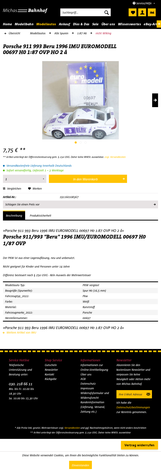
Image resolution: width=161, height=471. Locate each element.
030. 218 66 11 (20, 384)
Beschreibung (14, 215)
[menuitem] (85, 12)
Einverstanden (80, 465)
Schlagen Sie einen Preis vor (22, 204)
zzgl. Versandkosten (115, 156)
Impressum (87, 388)
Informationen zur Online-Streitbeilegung (94, 367)
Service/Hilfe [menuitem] (143, 3)
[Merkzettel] (132, 12)
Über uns (85, 374)
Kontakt (49, 374)
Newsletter (51, 369)
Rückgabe (51, 379)
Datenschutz (88, 383)
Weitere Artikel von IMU (21, 332)
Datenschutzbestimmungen (133, 407)
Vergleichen (13, 188)
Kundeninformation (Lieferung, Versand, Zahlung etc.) (92, 406)
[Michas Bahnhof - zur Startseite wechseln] (25, 13)
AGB (83, 379)
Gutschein (51, 365)
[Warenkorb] (152, 12)
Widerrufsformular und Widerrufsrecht (94, 395)
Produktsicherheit (40, 215)
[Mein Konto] (142, 12)
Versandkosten (72, 427)
